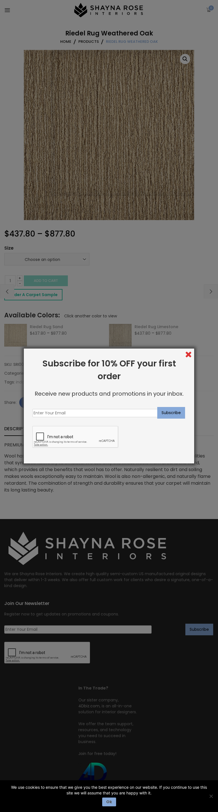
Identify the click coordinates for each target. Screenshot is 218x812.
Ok (109, 802)
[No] (211, 796)
